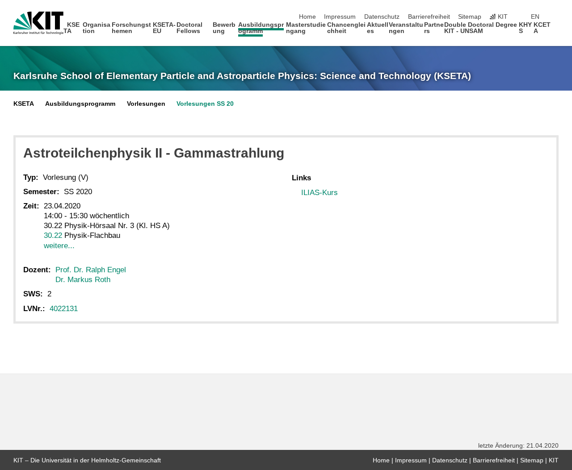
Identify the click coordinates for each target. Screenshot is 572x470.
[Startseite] (556, 30)
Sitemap (469, 16)
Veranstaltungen (406, 27)
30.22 (53, 235)
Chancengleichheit (346, 27)
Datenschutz (382, 16)
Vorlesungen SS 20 (205, 103)
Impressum (340, 16)
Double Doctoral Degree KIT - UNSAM (480, 27)
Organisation (96, 27)
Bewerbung (224, 27)
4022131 (64, 308)
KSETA (71, 27)
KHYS (525, 27)
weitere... (59, 245)
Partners (434, 27)
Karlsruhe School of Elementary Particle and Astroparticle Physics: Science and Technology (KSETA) (242, 76)
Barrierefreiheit (429, 16)
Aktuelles (377, 27)
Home (307, 16)
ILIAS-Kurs (319, 192)
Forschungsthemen (131, 27)
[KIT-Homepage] (38, 23)
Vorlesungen (146, 103)
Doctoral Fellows (189, 27)
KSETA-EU (164, 27)
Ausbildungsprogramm (261, 27)
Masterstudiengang (306, 27)
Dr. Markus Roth (82, 279)
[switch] (556, 17)
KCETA (542, 27)
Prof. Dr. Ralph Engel (90, 270)
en (535, 16)
